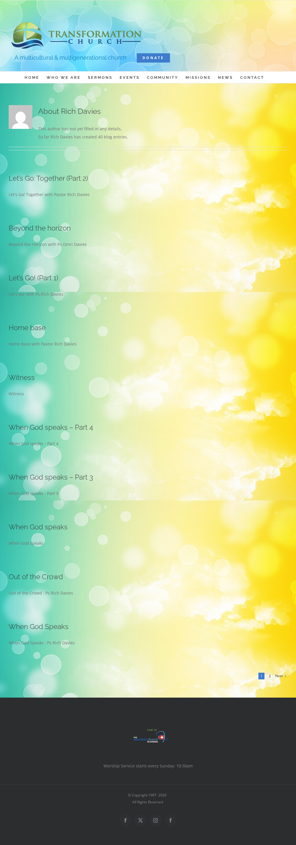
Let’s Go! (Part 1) (33, 278)
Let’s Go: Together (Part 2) (48, 178)
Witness (22, 377)
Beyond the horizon (40, 228)
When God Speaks (39, 626)
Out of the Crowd (36, 577)
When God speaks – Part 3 (51, 477)
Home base (27, 327)
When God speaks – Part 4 (51, 427)
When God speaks (38, 527)
